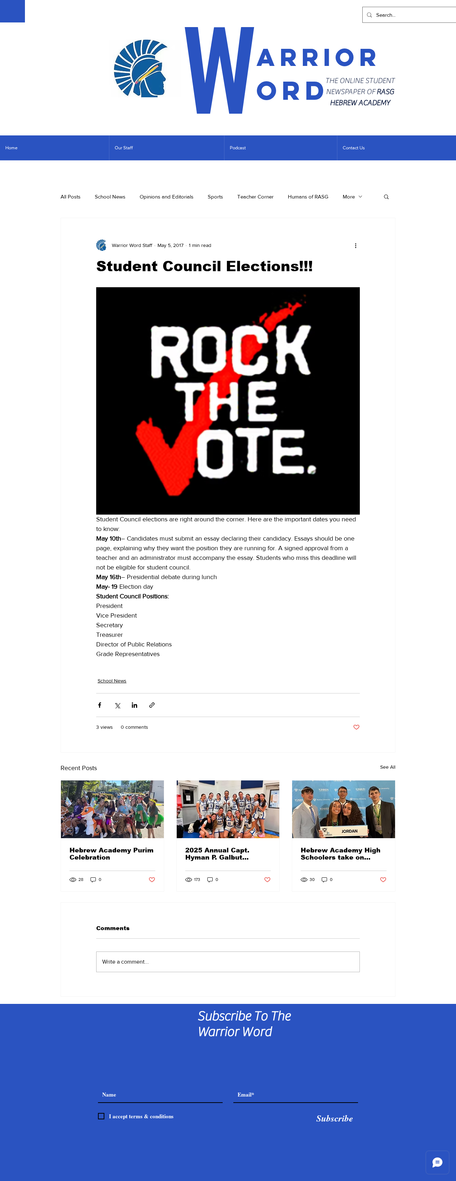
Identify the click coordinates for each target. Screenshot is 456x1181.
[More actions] (355, 245)
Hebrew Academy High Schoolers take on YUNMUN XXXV (340, 854)
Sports (215, 197)
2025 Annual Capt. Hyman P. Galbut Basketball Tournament (225, 854)
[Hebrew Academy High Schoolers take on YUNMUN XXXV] (343, 809)
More (349, 197)
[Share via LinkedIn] (134, 705)
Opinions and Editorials (166, 197)
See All (387, 767)
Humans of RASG (308, 197)
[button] (386, 196)
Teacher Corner (255, 197)
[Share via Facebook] (99, 705)
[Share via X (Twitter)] (117, 705)
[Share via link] (152, 705)
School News (110, 197)
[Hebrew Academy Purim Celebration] (112, 809)
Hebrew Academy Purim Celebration (111, 854)
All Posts (71, 197)
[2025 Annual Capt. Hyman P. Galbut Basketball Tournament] (228, 809)
